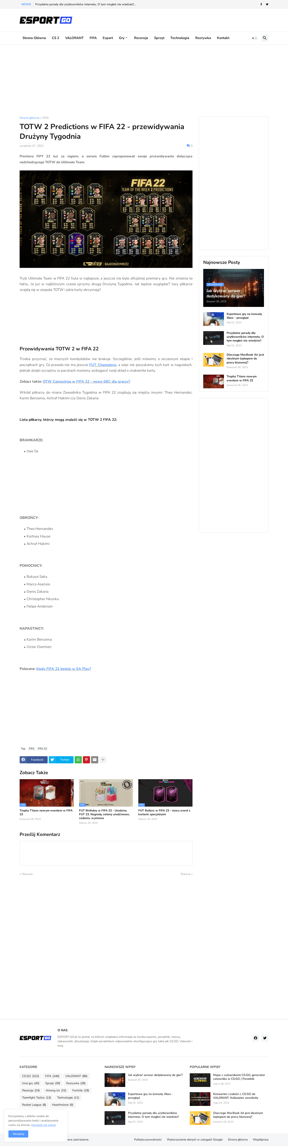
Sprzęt (159, 38)
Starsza (185, 874)
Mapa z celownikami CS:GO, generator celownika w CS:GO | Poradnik (239, 1077)
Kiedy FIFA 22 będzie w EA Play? (63, 668)
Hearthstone (62, 1105)
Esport (108, 38)
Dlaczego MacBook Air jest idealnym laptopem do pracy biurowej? (245, 358)
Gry (121, 38)
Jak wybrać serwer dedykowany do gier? (155, 1075)
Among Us (56, 1090)
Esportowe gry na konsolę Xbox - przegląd (244, 316)
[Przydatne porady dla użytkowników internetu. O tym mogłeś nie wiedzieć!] (213, 338)
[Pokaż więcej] (102, 759)
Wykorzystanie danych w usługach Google (195, 1140)
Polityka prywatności (147, 1140)
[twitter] (267, 4)
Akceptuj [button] (18, 1134)
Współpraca (260, 1140)
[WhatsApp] (78, 759)
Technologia (179, 38)
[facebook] (255, 1038)
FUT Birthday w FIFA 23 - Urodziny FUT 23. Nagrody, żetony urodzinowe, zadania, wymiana (104, 814)
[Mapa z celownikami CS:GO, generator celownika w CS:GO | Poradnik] (200, 1080)
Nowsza (27, 874)
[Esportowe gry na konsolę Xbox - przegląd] (213, 319)
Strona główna (34, 38)
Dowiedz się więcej (43, 1125)
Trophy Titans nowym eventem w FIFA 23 (46, 812)
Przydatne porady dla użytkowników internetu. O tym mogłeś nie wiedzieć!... (85, 4)
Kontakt (223, 38)
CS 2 (55, 38)
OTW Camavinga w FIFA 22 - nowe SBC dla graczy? (86, 381)
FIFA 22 (42, 748)
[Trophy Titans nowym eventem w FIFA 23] (213, 381)
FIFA (93, 38)
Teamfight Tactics (36, 1098)
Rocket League (34, 1105)
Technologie (68, 1098)
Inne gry (30, 1083)
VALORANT (74, 38)
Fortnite (80, 1090)
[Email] (94, 759)
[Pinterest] (86, 759)
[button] (254, 38)
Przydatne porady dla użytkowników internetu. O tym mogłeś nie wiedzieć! (245, 337)
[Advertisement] (144, 80)
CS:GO (30, 1076)
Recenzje (141, 38)
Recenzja (31, 1090)
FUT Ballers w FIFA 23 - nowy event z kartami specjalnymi (164, 812)
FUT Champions (102, 364)
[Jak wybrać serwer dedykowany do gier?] (115, 1080)
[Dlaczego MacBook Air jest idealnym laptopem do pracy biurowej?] (213, 360)
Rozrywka (203, 38)
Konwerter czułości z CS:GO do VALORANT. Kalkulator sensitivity (235, 1096)
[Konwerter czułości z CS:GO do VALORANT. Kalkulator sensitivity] (200, 1099)
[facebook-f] (261, 4)
